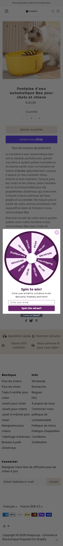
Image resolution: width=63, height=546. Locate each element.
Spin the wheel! (31, 308)
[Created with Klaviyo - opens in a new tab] (31, 315)
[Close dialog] (56, 232)
